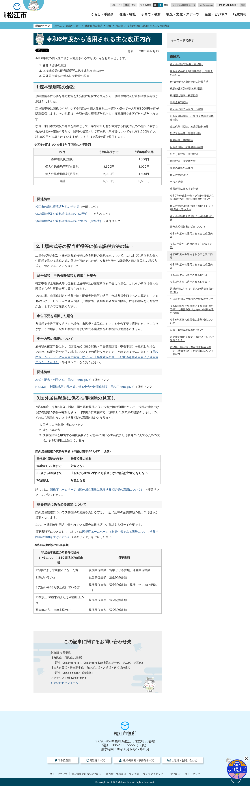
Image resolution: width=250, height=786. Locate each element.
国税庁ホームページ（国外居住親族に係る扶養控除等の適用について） (97, 489)
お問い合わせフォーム (64, 683)
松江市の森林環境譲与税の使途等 (57, 206)
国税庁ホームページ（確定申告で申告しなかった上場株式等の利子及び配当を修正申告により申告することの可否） (96, 357)
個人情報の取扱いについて (86, 773)
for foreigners (206, 5)
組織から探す (73, 25)
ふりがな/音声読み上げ (183, 5)
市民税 (119, 25)
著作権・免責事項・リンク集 (122, 773)
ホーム (58, 25)
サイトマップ (192, 773)
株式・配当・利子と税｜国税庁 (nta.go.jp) (63, 380)
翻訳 (243, 5)
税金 (109, 25)
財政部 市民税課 (93, 25)
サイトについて (59, 773)
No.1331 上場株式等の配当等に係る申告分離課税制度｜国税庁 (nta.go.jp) (85, 387)
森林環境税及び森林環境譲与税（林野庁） (63, 214)
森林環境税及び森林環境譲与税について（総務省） (69, 221)
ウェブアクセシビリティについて (162, 773)
